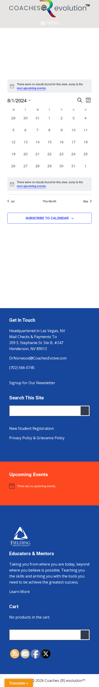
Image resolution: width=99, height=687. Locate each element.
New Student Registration (31, 428)
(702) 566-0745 (22, 367)
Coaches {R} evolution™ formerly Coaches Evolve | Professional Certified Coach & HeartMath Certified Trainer (49, 8)
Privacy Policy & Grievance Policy (36, 437)
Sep (85, 201)
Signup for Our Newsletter (32, 382)
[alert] (49, 184)
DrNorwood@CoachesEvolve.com (38, 358)
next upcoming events (31, 88)
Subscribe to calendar (47, 218)
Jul (13, 201)
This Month (49, 201)
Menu (53, 22)
